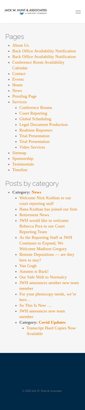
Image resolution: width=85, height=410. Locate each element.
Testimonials (23, 164)
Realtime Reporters (35, 130)
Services (19, 101)
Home (17, 85)
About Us (20, 45)
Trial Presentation (34, 135)
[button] (78, 11)
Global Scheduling (35, 118)
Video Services (32, 147)
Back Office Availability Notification (44, 51)
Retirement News (34, 214)
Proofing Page (24, 96)
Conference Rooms (35, 107)
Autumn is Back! (34, 271)
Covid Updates (52, 322)
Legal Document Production (43, 124)
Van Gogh (28, 265)
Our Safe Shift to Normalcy (43, 277)
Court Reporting (33, 113)
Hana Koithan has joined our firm (48, 209)
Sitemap (19, 152)
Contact (19, 73)
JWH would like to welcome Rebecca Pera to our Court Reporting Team (43, 226)
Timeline (19, 169)
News (17, 90)
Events (18, 79)
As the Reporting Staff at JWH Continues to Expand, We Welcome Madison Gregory (45, 243)
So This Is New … (35, 305)
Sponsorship (22, 158)
